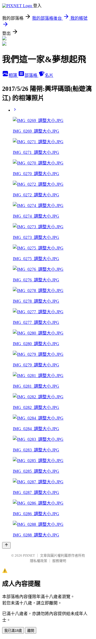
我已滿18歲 (13, 631)
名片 (49, 75)
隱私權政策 (38, 561)
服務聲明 (59, 561)
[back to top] (6, 545)
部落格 (31, 75)
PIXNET (29, 555)
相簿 (13, 75)
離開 (30, 631)
